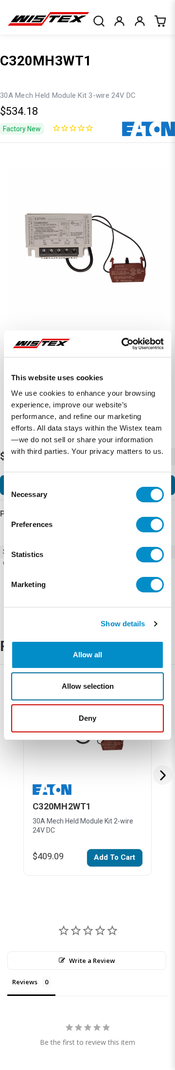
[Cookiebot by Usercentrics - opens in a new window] (123, 344)
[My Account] (119, 21)
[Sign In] (139, 21)
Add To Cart (114, 857)
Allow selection (88, 686)
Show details (123, 624)
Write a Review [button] (92, 960)
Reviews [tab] (24, 981)
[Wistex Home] (48, 21)
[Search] (98, 21)
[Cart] (160, 21)
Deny (87, 718)
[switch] (150, 524)
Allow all (87, 655)
